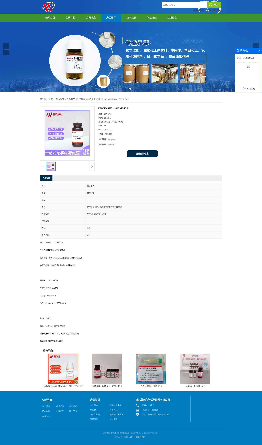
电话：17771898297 (151, 410)
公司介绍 (70, 17)
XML (155, 433)
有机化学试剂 (93, 99)
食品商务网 (140, 437)
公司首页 (50, 17)
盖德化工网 (128, 437)
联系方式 (152, 17)
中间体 (93, 410)
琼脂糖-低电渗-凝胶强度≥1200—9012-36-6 (63, 386)
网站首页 (59, 99)
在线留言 (172, 17)
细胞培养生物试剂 (116, 415)
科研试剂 (114, 419)
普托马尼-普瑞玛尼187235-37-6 (107, 386)
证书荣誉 (131, 17)
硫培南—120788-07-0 (195, 386)
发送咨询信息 (142, 154)
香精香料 (94, 419)
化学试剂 (81, 99)
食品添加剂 (95, 414)
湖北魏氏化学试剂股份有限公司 (116, 433)
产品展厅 (111, 17)
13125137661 (214, 10)
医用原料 (114, 410)
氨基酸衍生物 (115, 405)
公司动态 (91, 17)
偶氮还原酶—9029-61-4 (151, 386)
